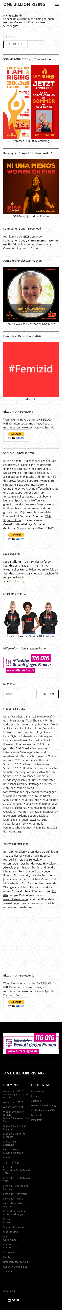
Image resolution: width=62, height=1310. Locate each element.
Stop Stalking (16, 581)
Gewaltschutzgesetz (33, 756)
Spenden (36, 1298)
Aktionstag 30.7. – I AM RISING (15, 1293)
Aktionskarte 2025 (13, 1299)
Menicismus (10, 800)
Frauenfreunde (30, 800)
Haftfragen (34, 784)
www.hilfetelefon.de (15, 899)
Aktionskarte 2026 (13, 1288)
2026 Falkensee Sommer (31, 776)
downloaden (22, 244)
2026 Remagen (14, 804)
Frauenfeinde (49, 800)
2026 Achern (38, 819)
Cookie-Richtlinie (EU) (43, 1307)
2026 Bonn (42, 827)
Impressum (37, 1288)
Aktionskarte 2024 (13, 1304)
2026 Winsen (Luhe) (38, 804)
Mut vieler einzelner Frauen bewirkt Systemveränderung (29, 788)
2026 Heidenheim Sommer (33, 768)
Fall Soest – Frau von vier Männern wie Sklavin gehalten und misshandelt (25, 752)
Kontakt (35, 1293)
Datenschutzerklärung (43, 1302)
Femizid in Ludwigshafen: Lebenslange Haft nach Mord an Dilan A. (30, 724)
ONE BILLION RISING (24, 4)
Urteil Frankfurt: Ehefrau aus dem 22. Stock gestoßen (26, 744)
